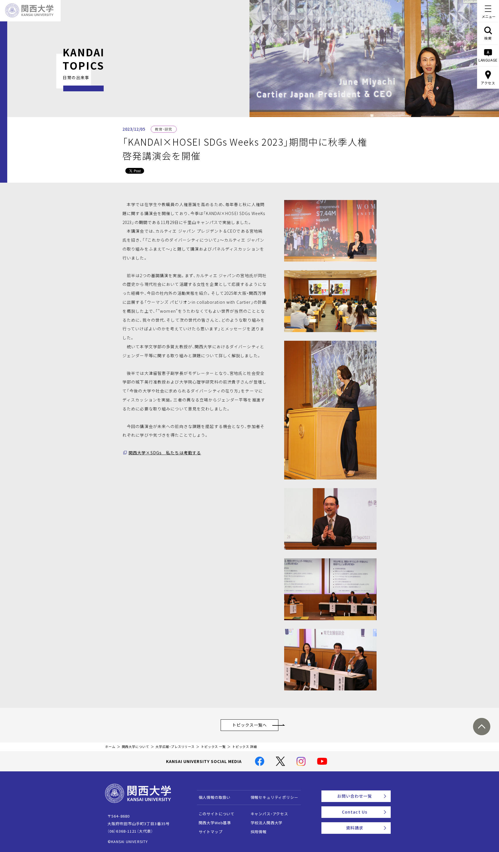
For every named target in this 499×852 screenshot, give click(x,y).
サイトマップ (211, 831)
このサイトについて (217, 813)
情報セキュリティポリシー (274, 797)
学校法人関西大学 (267, 822)
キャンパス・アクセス (269, 813)
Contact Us (354, 812)
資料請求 (354, 828)
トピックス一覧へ (249, 725)
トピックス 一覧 (213, 746)
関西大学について (135, 746)
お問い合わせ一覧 (354, 796)
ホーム (110, 746)
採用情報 (259, 831)
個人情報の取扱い (215, 797)
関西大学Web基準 (215, 822)
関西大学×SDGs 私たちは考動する (165, 452)
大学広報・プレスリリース (175, 746)
